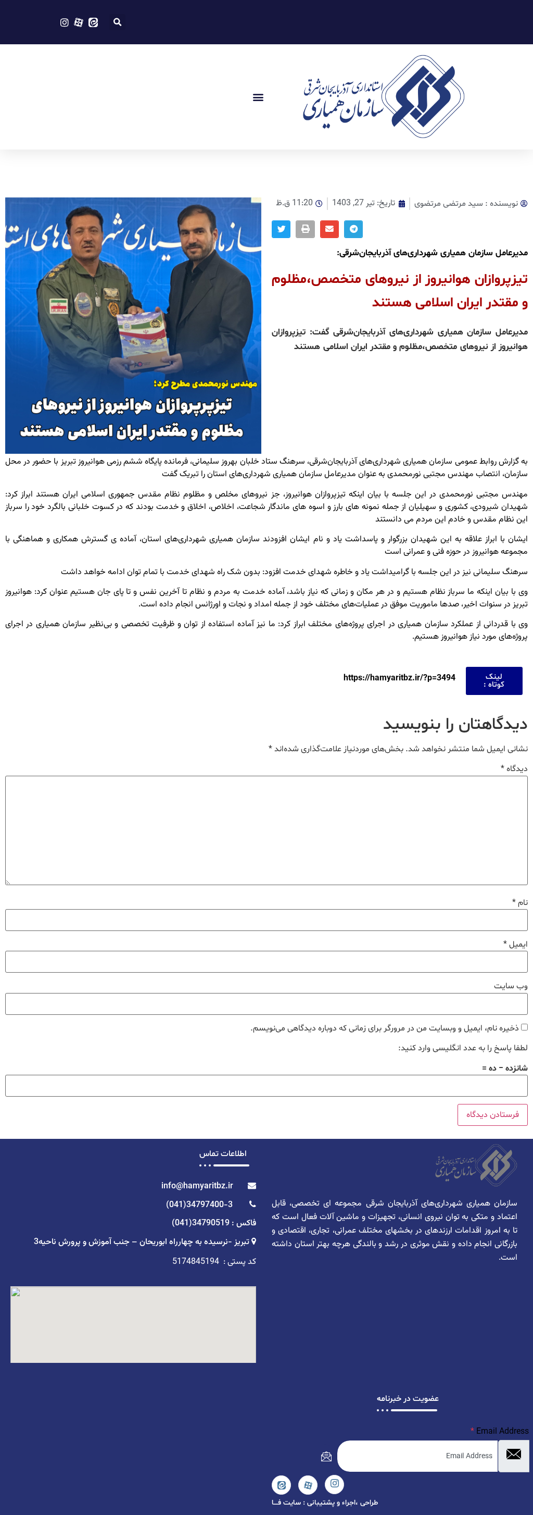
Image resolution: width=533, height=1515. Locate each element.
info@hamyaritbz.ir (199, 1186)
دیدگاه (514, 769)
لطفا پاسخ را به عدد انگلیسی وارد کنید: (463, 1048)
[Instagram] (334, 1484)
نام (520, 903)
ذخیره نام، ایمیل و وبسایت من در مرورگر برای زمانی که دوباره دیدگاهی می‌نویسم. (384, 1028)
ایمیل (515, 944)
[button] (117, 22)
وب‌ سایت (511, 986)
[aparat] (308, 1485)
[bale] (281, 1485)
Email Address (500, 1431)
